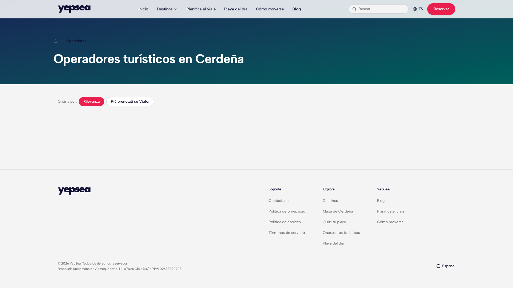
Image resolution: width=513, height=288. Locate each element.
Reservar (441, 9)
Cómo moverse (270, 9)
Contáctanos (279, 200)
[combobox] (382, 9)
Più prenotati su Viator (130, 101)
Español (448, 266)
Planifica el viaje (201, 9)
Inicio (143, 9)
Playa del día (235, 9)
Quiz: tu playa (334, 222)
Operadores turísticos (341, 232)
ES (421, 9)
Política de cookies (285, 222)
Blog (296, 9)
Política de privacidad (287, 211)
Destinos (165, 9)
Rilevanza (91, 101)
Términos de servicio (287, 232)
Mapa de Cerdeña (338, 211)
